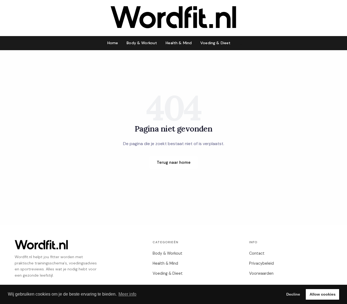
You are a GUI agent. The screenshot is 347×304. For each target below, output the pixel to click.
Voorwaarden (261, 273)
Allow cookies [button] (323, 294)
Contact (257, 253)
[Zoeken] (241, 43)
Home (112, 42)
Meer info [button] (127, 294)
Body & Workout (142, 42)
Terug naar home (174, 162)
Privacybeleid (261, 263)
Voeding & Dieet (215, 42)
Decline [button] (293, 294)
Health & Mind (179, 42)
